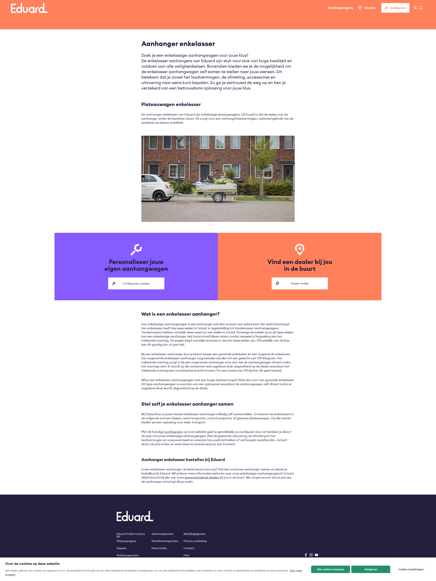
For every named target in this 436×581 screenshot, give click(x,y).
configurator (173, 432)
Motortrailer (159, 548)
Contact (189, 548)
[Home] (29, 8)
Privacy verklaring (195, 541)
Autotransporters (162, 533)
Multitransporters (128, 555)
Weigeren (370, 569)
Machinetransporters (165, 541)
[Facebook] (306, 555)
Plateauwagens (126, 541)
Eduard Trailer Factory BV (131, 533)
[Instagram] (311, 555)
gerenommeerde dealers (201, 477)
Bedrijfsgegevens (194, 533)
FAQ (186, 555)
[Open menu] (414, 8)
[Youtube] (316, 555)
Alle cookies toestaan (330, 569)
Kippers (121, 548)
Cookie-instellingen (411, 569)
